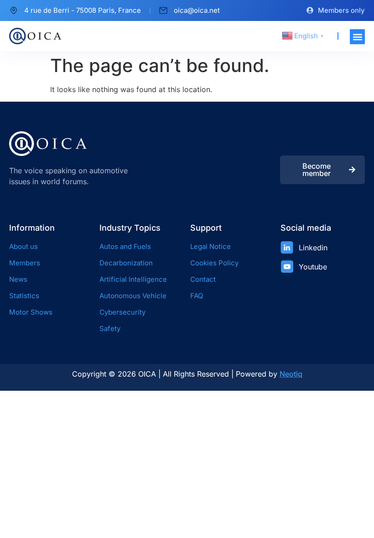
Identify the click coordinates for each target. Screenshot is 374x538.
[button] (357, 36)
